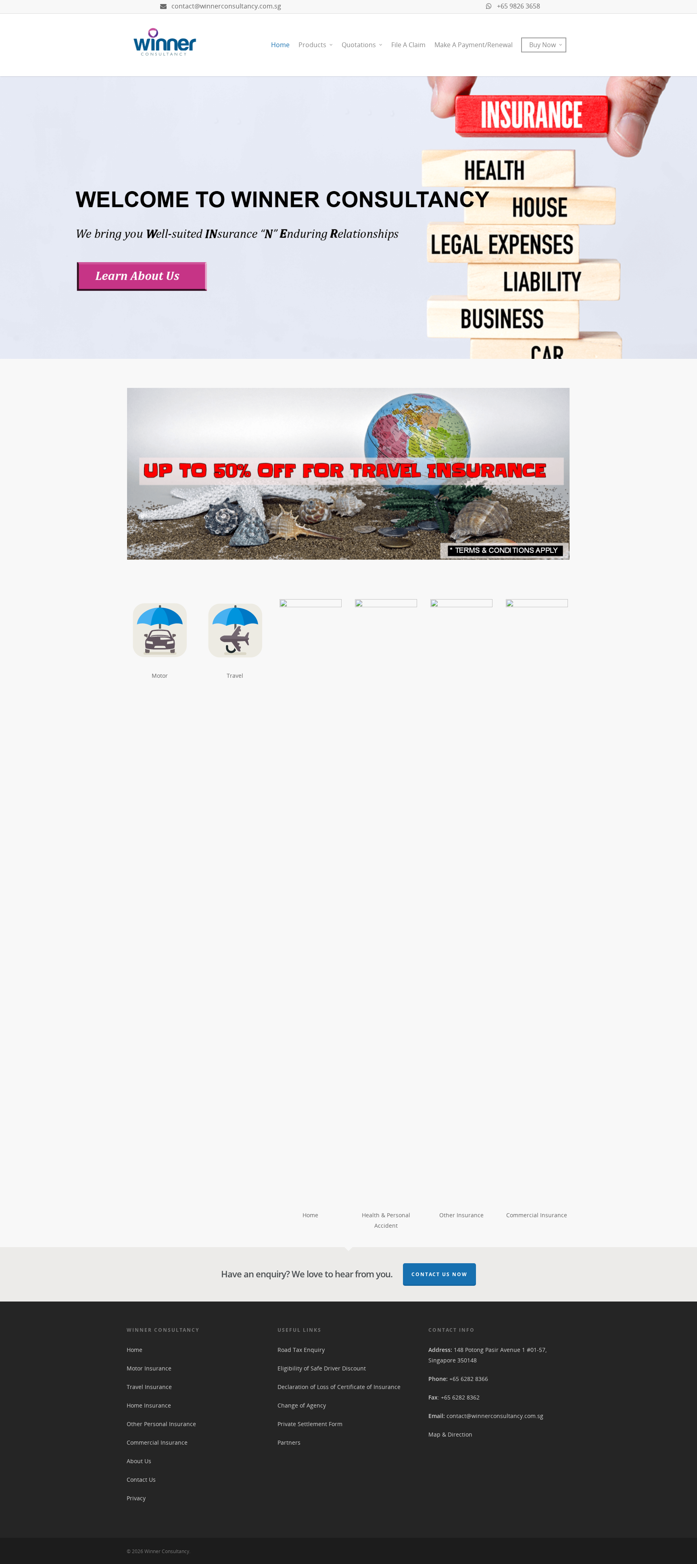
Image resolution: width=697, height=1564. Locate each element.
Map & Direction (450, 1434)
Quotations (359, 44)
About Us (139, 1461)
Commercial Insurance (157, 1442)
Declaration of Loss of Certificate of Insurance (339, 1387)
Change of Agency (302, 1405)
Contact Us (141, 1479)
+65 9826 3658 (517, 6)
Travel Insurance (149, 1387)
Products (312, 44)
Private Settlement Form (310, 1424)
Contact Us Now (439, 1274)
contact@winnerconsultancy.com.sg (225, 6)
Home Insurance (149, 1405)
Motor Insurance (149, 1368)
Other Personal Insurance (161, 1424)
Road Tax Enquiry (301, 1350)
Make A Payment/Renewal (473, 44)
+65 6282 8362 (460, 1397)
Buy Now (542, 44)
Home (280, 44)
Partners (289, 1442)
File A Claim (408, 44)
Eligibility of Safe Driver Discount (322, 1368)
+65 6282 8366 (468, 1379)
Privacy (136, 1498)
